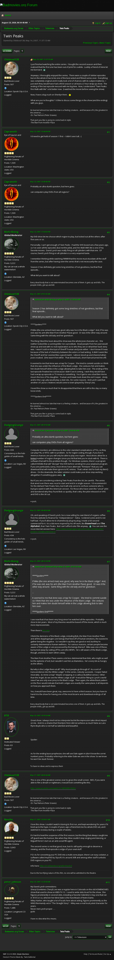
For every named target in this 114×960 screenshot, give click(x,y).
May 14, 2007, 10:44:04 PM (40, 131)
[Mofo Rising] (5, 273)
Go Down (7, 51)
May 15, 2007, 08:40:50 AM (40, 510)
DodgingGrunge (13, 425)
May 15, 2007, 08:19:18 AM (40, 425)
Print (108, 51)
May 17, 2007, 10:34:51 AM (40, 819)
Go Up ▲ (107, 954)
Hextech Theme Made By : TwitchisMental (19, 957)
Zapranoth (10, 131)
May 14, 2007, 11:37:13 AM (43, 59)
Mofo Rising (11, 231)
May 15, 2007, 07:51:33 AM (40, 294)
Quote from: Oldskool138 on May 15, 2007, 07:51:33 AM (58, 566)
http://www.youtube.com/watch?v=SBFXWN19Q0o (53, 788)
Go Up (5, 926)
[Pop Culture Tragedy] (5, 460)
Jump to (68, 937)
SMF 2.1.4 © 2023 (9, 954)
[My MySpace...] (5, 87)
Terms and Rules (95, 954)
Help (85, 954)
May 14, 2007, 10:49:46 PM (40, 182)
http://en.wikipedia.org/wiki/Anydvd (56, 865)
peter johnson (12, 881)
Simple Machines (23, 954)
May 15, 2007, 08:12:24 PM (40, 561)
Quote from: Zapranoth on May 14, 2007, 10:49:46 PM (57, 430)
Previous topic (90, 43)
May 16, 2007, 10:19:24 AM (40, 715)
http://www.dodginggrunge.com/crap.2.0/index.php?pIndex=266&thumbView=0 (67, 530)
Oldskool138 (11, 59)
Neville (8, 819)
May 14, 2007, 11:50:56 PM (40, 232)
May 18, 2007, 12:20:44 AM (40, 882)
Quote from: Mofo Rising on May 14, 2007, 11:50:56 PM (58, 299)
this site (45, 630)
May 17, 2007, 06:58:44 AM (40, 775)
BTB (6, 715)
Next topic (105, 43)
